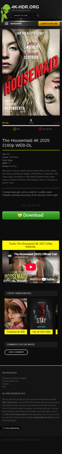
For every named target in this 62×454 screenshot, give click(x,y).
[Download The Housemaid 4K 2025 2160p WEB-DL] (31, 220)
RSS (4, 387)
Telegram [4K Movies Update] (14, 378)
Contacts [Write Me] (10, 381)
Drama (10, 160)
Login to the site (49, 24)
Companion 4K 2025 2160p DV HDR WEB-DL (15, 332)
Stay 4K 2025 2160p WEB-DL (41, 332)
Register (5, 384)
